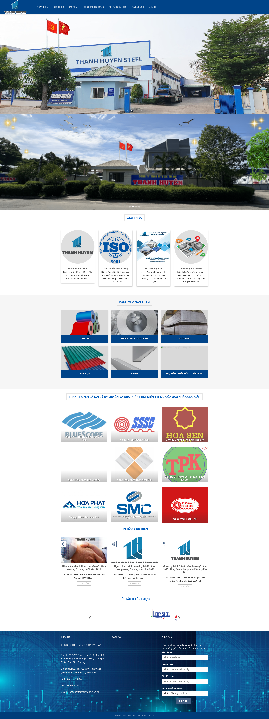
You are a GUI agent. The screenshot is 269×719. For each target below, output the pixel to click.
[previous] (8, 62)
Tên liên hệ (167, 649)
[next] (260, 62)
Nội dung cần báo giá (172, 684)
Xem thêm (84, 583)
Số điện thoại (168, 673)
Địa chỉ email (168, 661)
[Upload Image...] (134, 160)
